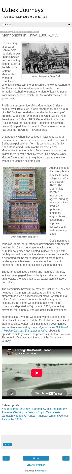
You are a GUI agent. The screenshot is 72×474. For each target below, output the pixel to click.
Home (36, 458)
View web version (36, 464)
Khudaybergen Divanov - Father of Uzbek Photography (34, 408)
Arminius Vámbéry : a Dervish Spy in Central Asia (31, 412)
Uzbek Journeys (23, 10)
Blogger (42, 470)
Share (7, 444)
